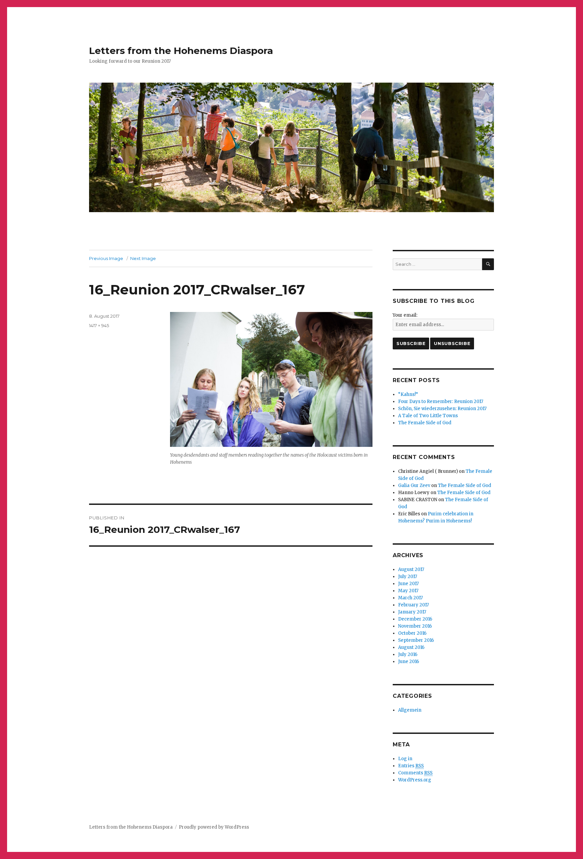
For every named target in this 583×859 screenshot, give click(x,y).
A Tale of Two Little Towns (428, 416)
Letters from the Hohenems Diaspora (181, 50)
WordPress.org (414, 780)
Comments (415, 773)
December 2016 (415, 619)
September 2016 (416, 640)
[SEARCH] (488, 264)
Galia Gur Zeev (414, 485)
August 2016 (411, 647)
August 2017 (411, 569)
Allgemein (409, 710)
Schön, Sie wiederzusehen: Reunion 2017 (442, 408)
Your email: (405, 315)
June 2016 (408, 661)
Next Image (143, 258)
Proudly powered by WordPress (214, 827)
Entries (411, 766)
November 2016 (415, 626)
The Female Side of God (424, 423)
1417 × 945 (99, 325)
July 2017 (407, 576)
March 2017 (410, 598)
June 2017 (408, 583)
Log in (405, 759)
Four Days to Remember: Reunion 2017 (440, 401)
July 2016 (407, 654)
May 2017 (408, 591)
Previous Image (106, 258)
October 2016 (412, 633)
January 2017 (412, 612)
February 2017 (413, 605)
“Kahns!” (408, 394)
